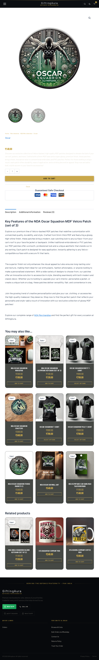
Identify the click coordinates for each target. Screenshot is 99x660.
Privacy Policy (84, 656)
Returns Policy (56, 641)
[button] (89, 18)
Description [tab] (10, 212)
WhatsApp (10, 606)
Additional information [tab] (29, 212)
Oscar (36, 133)
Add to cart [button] (19, 383)
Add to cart (49, 178)
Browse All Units (57, 627)
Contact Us (55, 637)
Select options (80, 383)
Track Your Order (57, 646)
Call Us (25, 606)
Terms (94, 656)
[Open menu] (4, 4)
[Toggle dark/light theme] (89, 4)
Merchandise (14, 133)
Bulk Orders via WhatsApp (60, 632)
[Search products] (85, 4)
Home (7, 133)
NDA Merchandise (26, 133)
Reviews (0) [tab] (48, 212)
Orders (4, 627)
